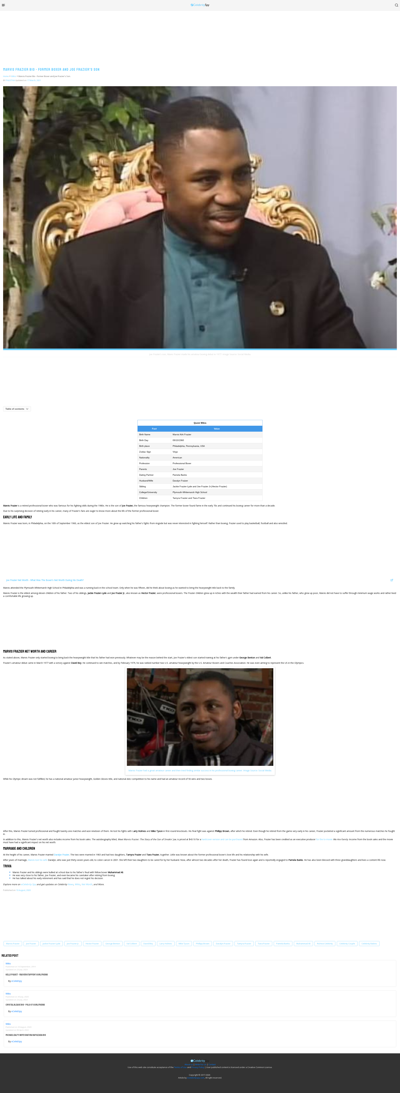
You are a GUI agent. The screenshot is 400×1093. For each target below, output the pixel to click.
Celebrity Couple (347, 943)
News (70, 884)
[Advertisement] (200, 36)
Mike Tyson (184, 943)
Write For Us (200, 1064)
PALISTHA (10, 80)
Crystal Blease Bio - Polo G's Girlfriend (25, 1004)
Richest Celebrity (325, 943)
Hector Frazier (92, 943)
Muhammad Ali (303, 943)
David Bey (148, 943)
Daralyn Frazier (223, 943)
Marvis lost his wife (37, 859)
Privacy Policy (197, 1067)
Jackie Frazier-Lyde (51, 943)
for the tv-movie (324, 839)
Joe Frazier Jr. (73, 943)
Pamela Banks (283, 943)
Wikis (13, 76)
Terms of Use (180, 1067)
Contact (212, 1064)
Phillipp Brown (202, 943)
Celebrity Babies (369, 943)
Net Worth (86, 884)
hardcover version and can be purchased (222, 839)
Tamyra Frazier (244, 943)
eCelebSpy (16, 980)
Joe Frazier (31, 943)
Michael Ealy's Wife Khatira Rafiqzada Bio (26, 1035)
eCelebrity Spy (28, 884)
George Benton (112, 943)
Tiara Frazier (264, 943)
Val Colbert (132, 943)
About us (189, 1064)
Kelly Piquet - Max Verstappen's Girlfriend (27, 974)
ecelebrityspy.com (195, 1077)
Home (6, 76)
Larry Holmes (166, 943)
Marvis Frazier (13, 943)
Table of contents (14, 409)
